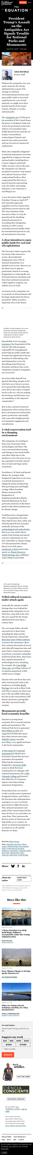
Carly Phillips (7, 940)
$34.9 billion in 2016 (10, 731)
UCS (17, 1028)
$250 (26, 1041)
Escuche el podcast (16, 1099)
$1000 (9, 1045)
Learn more (4, 1149)
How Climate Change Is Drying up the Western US (16, 972)
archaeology (10, 844)
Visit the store (23, 1076)
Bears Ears (17, 844)
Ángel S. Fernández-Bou (10, 1013)
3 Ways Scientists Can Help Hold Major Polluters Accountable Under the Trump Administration (16, 933)
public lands (13, 855)
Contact (21, 1139)
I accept (4, 1152)
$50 (11, 1041)
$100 (18, 1041)
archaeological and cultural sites (16, 529)
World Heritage (23, 855)
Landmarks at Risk (10, 549)
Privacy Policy (6, 1137)
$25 (5, 1041)
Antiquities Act (12, 117)
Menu (29, 2)
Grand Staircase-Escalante (15, 848)
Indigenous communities (10, 851)
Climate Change (14, 841)
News (9, 1139)
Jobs (14, 1139)
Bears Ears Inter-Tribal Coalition (16, 640)
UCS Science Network (9, 977)
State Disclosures (20, 1137)
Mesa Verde (5, 853)
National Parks (14, 853)
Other (23, 1045)
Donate (23, 2)
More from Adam (21, 879)
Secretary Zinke (19, 765)
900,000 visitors (9, 739)
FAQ (3, 1139)
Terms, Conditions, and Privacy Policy (15, 1125)
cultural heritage (12, 846)
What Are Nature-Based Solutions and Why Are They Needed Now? (15, 1007)
